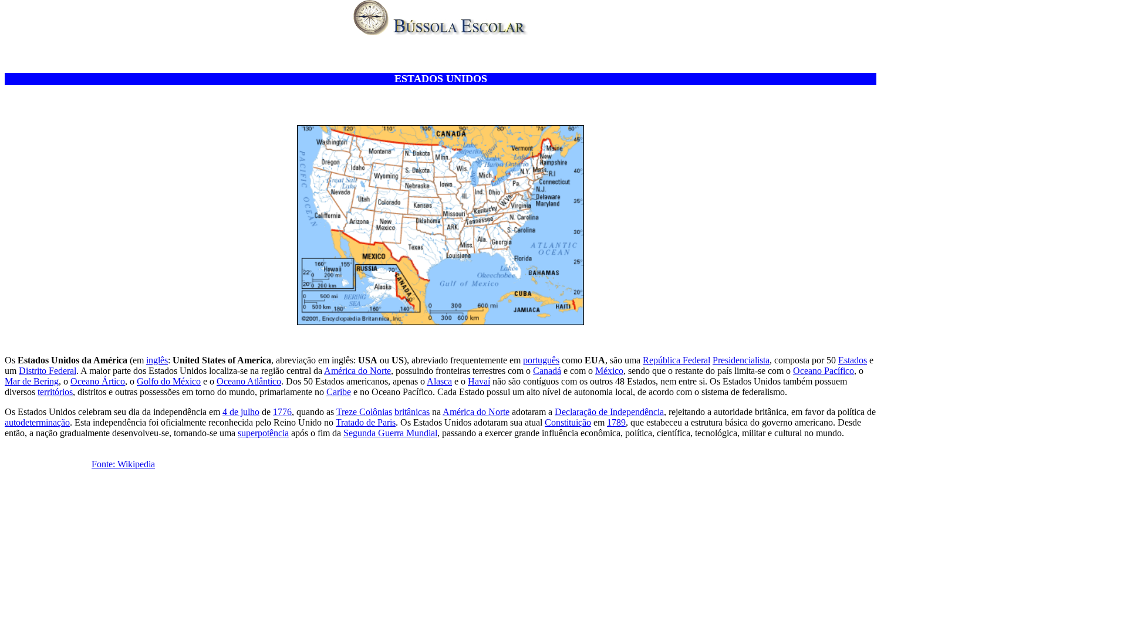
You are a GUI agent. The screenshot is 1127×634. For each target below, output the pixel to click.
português (541, 360)
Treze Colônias (364, 412)
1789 (616, 422)
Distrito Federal (47, 371)
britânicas (412, 412)
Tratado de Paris (366, 422)
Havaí (479, 381)
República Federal (676, 360)
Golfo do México (169, 381)
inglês (157, 360)
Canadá (547, 371)
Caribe (338, 392)
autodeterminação (37, 422)
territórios (55, 392)
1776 (282, 412)
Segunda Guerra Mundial (390, 433)
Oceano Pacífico (823, 371)
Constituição (568, 422)
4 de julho (240, 412)
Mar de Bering (32, 381)
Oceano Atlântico (249, 381)
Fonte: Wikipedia (123, 464)
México (609, 371)
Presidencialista (741, 360)
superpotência (263, 433)
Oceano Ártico (97, 381)
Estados (852, 360)
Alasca (439, 381)
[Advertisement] (440, 55)
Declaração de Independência (609, 412)
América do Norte (357, 371)
